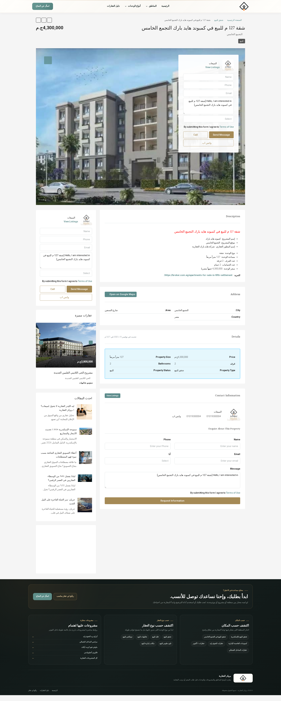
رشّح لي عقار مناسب (65, 596)
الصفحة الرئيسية (234, 20)
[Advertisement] (66, 549)
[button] (49, 20)
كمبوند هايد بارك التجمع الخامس (194, 231)
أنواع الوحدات (134, 6)
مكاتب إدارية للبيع (148, 644)
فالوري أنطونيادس (64, 653)
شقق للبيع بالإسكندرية (239, 637)
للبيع (241, 41)
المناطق (153, 6)
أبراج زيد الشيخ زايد (64, 637)
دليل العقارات (113, 6)
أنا (170, 454)
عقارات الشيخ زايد (216, 644)
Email (237, 454)
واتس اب (176, 416)
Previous (91, 342)
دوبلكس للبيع (127, 637)
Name (237, 439)
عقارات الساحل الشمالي (238, 650)
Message (235, 468)
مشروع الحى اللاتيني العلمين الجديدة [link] (73, 373)
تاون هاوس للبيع (165, 644)
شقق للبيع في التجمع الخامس (215, 637)
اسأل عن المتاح (42, 6)
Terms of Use (233, 492)
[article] (66, 356)
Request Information (172, 500)
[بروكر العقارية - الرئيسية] (234, 6)
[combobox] (138, 460)
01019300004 (214, 416)
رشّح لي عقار (32, 691)
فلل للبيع (155, 637)
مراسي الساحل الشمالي (64, 642)
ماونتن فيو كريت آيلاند (64, 648)
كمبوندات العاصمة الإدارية (237, 644)
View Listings (113, 396)
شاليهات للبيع (142, 637)
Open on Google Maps (122, 294)
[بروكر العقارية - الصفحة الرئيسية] (243, 678)
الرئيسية (165, 6)
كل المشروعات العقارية (64, 658)
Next (41, 342)
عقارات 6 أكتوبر (199, 644)
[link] (66, 345)
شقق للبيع (218, 20)
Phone (167, 439)
